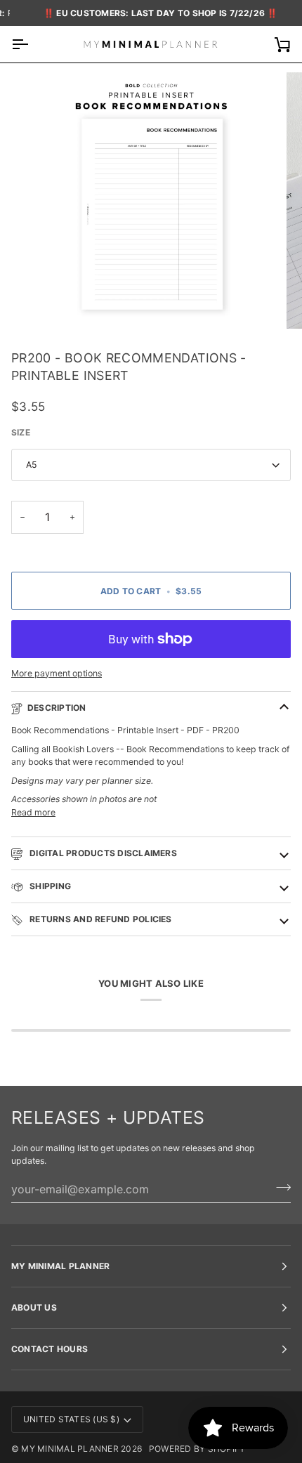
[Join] (279, 1187)
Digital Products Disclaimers (102, 853)
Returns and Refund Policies (99, 919)
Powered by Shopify (197, 1448)
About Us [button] (34, 1307)
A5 (31, 464)
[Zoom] (49, 302)
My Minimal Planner (69, 1448)
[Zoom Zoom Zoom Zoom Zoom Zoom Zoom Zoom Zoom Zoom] (151, 200)
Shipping (49, 886)
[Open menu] (32, 44)
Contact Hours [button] (49, 1349)
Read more (33, 812)
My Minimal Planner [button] (60, 1266)
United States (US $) (71, 1419)
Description (56, 707)
